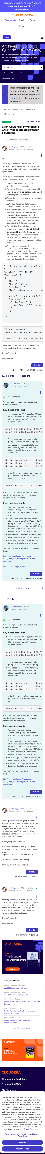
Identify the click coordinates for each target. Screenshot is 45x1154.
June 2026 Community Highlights (16, 995)
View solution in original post (14, 567)
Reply (37, 365)
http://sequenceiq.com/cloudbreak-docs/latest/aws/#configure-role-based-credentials (19, 558)
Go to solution (33, 121)
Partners (33, 20)
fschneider (13, 821)
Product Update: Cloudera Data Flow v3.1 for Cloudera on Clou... (20, 1021)
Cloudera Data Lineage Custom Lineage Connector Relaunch (22, 1003)
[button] (41, 154)
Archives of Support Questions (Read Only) (19, 109)
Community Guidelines (14, 1078)
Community (10, 20)
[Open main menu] (42, 37)
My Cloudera (9, 1089)
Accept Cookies (22, 1149)
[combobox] (22, 72)
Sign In (6, 37)
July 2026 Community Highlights (15, 988)
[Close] (41, 1094)
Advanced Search (9, 78)
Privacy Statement (31, 1129)
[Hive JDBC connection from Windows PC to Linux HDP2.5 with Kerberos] (42, 588)
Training (22, 20)
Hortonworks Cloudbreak (19, 139)
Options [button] (8, 114)
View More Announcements (22, 1028)
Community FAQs (11, 1084)
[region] (22, 1122)
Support (22, 26)
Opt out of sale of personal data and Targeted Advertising (22, 1135)
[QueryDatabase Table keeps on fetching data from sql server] (2, 588)
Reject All (22, 1142)
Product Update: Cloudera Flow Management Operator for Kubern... (20, 1012)
